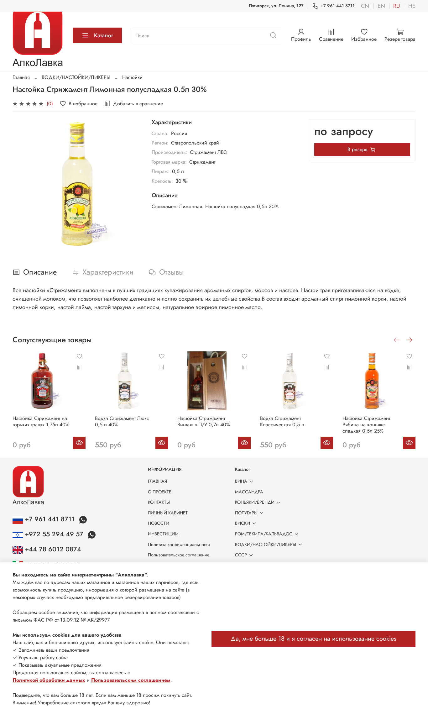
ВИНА (241, 481)
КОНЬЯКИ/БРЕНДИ (254, 502)
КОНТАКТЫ (159, 502)
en (381, 6)
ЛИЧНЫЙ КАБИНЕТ (168, 513)
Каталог (103, 35)
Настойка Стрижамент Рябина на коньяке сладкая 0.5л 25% (366, 424)
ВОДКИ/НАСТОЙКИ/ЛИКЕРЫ (76, 77)
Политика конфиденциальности (179, 544)
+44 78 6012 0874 (52, 549)
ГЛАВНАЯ (157, 481)
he (411, 6)
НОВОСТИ (158, 523)
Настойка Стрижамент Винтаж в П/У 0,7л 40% (203, 421)
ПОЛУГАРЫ (246, 513)
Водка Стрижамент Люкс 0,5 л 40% (122, 421)
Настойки (132, 77)
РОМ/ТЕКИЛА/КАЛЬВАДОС (263, 534)
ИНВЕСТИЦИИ (163, 534)
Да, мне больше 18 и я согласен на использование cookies (313, 638)
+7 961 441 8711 (338, 6)
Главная (21, 77)
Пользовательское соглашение (178, 555)
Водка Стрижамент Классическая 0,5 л (282, 421)
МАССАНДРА (249, 492)
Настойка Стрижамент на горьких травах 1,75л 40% (41, 421)
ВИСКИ (242, 523)
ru (396, 6)
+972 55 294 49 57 (54, 534)
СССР (241, 555)
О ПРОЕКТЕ (159, 492)
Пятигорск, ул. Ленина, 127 (276, 6)
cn (365, 6)
